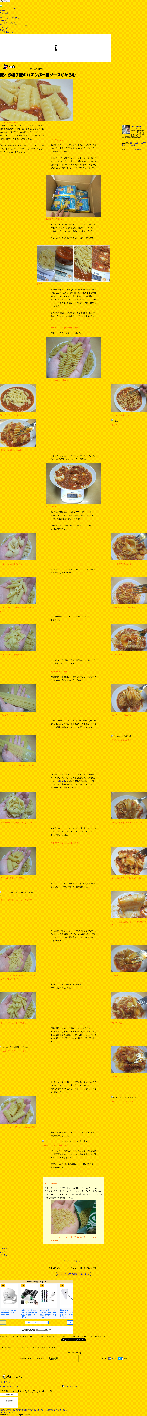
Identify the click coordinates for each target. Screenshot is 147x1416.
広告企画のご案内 (7, 23)
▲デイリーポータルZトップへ (9, 1386)
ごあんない (4, 28)
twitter (2, 11)
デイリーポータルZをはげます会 (13, 25)
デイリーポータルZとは (10, 18)
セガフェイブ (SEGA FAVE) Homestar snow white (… (8, 1312)
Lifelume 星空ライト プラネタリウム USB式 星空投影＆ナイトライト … (48, 1313)
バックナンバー (6, 1382)
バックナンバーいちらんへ (72, 1386)
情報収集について (35, 1410)
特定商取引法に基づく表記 (56, 1410)
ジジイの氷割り (137, 149)
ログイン (3, 30)
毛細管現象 (60, 781)
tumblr (2, 16)
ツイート (3, 1248)
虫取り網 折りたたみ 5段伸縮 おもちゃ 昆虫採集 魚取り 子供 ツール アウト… (68, 1313)
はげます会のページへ (9, 32)
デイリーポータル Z (8, 8)
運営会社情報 (5, 1410)
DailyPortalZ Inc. (7, 1412)
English (3, 20)
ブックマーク (5, 1255)
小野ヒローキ (136, 126)
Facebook (4, 13)
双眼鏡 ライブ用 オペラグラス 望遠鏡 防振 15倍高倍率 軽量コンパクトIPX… (29, 1313)
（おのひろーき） (137, 129)
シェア (3, 1252)
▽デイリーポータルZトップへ (73, 1261)
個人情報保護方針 (19, 1410)
